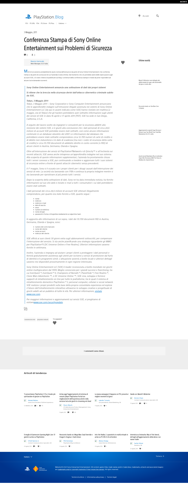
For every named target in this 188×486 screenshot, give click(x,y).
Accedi (146, 16)
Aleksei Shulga (103, 441)
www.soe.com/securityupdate (48, 302)
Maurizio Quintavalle (37, 61)
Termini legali (112, 477)
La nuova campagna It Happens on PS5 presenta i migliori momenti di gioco (112, 395)
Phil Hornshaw (68, 441)
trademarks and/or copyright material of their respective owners (81, 469)
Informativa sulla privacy (95, 477)
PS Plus (51, 23)
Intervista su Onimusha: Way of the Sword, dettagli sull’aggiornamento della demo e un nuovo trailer (145, 436)
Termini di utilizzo (77, 477)
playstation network (42, 319)
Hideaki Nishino (33, 400)
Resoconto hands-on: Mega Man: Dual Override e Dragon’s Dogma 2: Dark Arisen (76, 435)
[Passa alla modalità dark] (139, 16)
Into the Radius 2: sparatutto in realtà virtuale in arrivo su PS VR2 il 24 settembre (111, 435)
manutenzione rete (29, 319)
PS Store (44, 23)
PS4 (37, 23)
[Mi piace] (40, 406)
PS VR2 (32, 23)
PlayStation (48, 16)
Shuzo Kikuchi (67, 405)
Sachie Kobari (138, 443)
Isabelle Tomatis (104, 400)
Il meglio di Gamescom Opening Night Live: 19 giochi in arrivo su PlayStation (39, 435)
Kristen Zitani (138, 398)
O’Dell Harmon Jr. (33, 441)
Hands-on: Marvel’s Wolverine (140, 394)
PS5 (26, 23)
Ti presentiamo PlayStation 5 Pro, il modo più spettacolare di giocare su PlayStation (39, 395)
